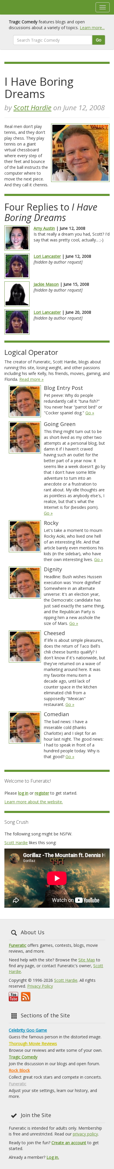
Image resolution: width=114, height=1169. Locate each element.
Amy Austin (44, 228)
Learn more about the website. (33, 802)
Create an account (68, 1142)
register (42, 793)
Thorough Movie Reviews (33, 1043)
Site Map (86, 960)
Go (98, 40)
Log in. (52, 1157)
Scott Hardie (32, 107)
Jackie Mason (46, 284)
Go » (89, 413)
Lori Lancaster (47, 256)
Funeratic (17, 945)
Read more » (31, 379)
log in (23, 793)
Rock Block (19, 1070)
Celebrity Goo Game (28, 1030)
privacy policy (85, 1134)
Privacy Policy (40, 986)
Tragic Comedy (23, 1057)
